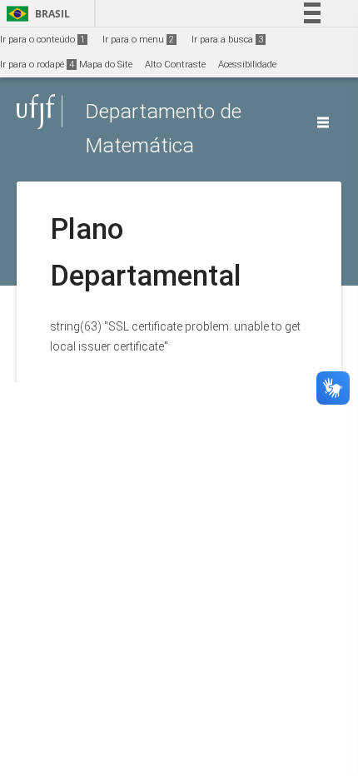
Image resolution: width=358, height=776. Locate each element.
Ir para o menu (138, 39)
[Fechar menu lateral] (323, 122)
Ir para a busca (227, 39)
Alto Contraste (175, 64)
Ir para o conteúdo (42, 39)
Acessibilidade (247, 64)
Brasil (35, 14)
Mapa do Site (105, 64)
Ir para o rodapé (37, 64)
